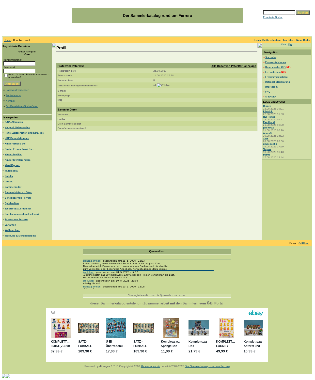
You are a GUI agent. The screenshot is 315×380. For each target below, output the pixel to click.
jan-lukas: (88, 272)
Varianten (10, 224)
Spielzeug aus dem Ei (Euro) (22, 214)
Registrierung (13, 95)
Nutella (9, 176)
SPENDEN (270, 96)
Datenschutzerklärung (277, 82)
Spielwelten (12, 203)
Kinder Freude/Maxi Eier (19, 149)
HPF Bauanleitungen (17, 138)
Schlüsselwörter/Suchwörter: (22, 106)
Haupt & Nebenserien (17, 127)
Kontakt (10, 100)
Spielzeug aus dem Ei (18, 208)
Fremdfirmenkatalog (276, 77)
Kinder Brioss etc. (15, 143)
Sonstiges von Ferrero (18, 197)
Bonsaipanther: (92, 260)
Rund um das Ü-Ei (275, 67)
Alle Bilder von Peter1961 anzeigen (233, 65)
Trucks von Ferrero (16, 219)
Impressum (271, 87)
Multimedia (11, 170)
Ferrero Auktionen (275, 62)
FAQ (267, 92)
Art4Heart (304, 243)
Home (7, 40)
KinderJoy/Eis (13, 154)
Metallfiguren (12, 165)
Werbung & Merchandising (20, 235)
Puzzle (9, 181)
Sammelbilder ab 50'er (18, 192)
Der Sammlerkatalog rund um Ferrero (207, 366)
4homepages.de (150, 366)
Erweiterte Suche (273, 17)
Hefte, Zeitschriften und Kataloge (24, 132)
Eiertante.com (273, 72)
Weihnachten (12, 230)
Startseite (270, 57)
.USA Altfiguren (14, 122)
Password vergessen (17, 90)
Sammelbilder (13, 187)
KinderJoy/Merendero (18, 159)
